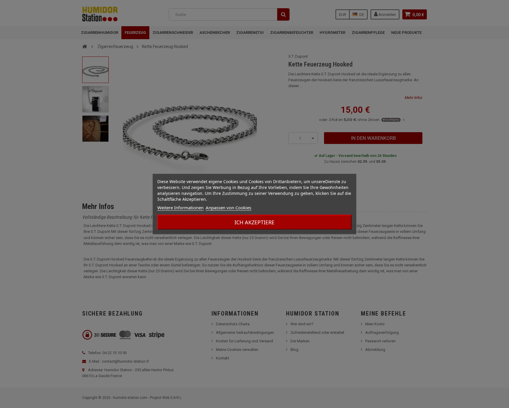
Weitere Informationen (180, 207)
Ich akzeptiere (254, 222)
